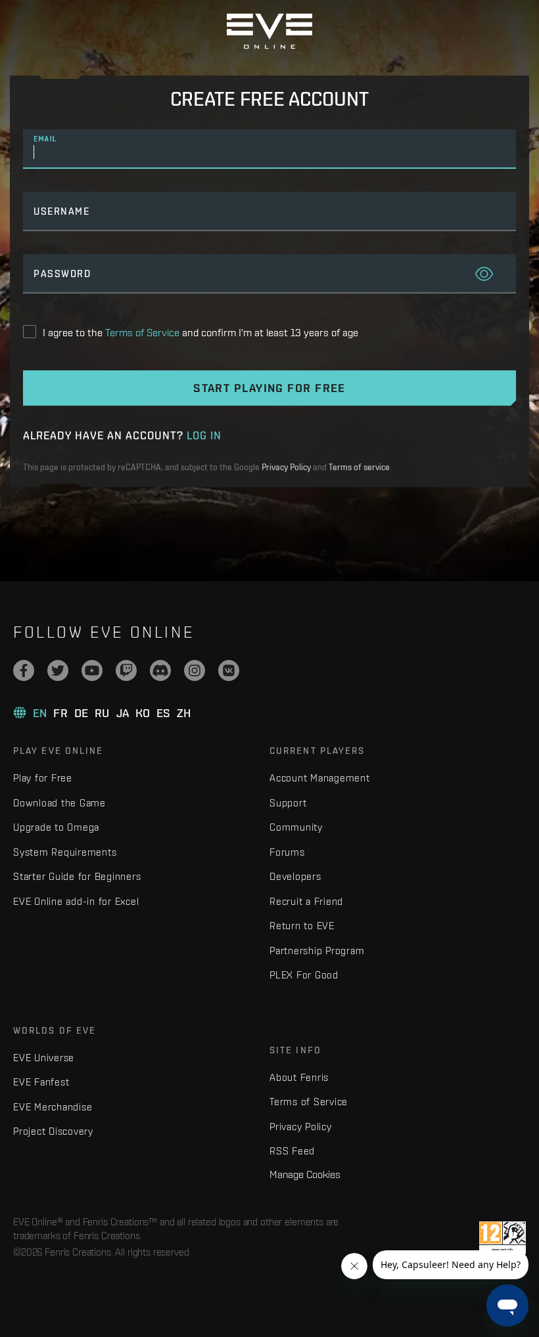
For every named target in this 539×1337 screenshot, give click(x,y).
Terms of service (359, 467)
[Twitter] (57, 670)
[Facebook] (23, 670)
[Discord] (160, 670)
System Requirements (64, 852)
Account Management (320, 777)
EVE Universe (43, 1057)
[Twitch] (126, 670)
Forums (287, 852)
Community (296, 827)
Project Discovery (53, 1131)
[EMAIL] (269, 152)
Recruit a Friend (306, 901)
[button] (484, 275)
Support (288, 802)
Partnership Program (317, 950)
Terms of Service (309, 1101)
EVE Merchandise (52, 1106)
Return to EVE (302, 925)
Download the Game (59, 802)
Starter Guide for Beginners (77, 876)
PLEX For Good (304, 974)
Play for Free (42, 777)
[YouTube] (92, 670)
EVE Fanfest (41, 1081)
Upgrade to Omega (56, 827)
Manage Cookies (305, 1174)
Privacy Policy (286, 467)
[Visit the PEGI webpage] (502, 1237)
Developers (295, 876)
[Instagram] (194, 670)
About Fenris (299, 1077)
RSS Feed (292, 1150)
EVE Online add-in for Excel (76, 901)
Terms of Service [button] (142, 332)
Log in (204, 435)
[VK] (228, 670)
